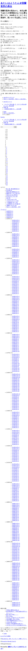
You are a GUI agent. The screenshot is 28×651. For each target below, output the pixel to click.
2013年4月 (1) (15, 441)
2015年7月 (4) (15, 400)
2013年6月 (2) (15, 439)
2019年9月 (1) (15, 320)
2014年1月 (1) (15, 427)
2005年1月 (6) (15, 599)
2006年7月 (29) (15, 570)
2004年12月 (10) (16, 602)
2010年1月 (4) (15, 500)
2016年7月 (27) (15, 381)
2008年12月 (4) (15, 523)
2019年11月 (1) (15, 317)
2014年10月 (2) (15, 415)
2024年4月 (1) (15, 241)
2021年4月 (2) (15, 288)
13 (6, 162)
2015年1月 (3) (15, 409)
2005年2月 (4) (15, 598)
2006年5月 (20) (15, 573)
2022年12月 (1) (15, 259)
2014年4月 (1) (15, 423)
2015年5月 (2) (15, 403)
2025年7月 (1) (15, 224)
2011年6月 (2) (15, 473)
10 (6, 158)
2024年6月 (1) (15, 238)
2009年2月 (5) (15, 519)
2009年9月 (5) (15, 508)
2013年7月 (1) (15, 438)
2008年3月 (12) (15, 537)
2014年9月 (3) (15, 416)
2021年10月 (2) (15, 279)
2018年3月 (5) (15, 348)
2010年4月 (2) (15, 496)
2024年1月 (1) (15, 246)
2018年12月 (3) (15, 334)
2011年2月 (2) (15, 479)
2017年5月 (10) (15, 365)
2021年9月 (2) (15, 281)
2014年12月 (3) (15, 412)
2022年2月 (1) (15, 272)
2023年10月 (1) (15, 250)
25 (6, 178)
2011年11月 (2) (15, 465)
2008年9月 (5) (15, 528)
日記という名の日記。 (9, 99)
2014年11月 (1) (15, 413)
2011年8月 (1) (15, 470)
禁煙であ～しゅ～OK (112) (13, 193)
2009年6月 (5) (15, 512)
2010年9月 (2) (15, 488)
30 (6, 184)
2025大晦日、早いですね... (13, 619)
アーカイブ (3, 209)
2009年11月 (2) (15, 505)
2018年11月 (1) (15, 336)
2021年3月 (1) (15, 290)
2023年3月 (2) (15, 255)
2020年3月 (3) (15, 310)
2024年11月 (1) (15, 235)
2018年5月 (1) (15, 345)
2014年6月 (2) (15, 421)
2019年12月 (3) (15, 316)
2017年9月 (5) (15, 359)
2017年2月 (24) (15, 369)
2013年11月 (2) (15, 432)
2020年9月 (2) (15, 301)
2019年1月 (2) (15, 331)
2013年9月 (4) (15, 435)
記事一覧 (5, 107)
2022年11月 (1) (15, 261)
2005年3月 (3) (15, 596)
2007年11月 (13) (16, 544)
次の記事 (12, 109)
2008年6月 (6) (15, 532)
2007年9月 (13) (15, 547)
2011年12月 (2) (15, 464)
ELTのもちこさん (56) (11, 196)
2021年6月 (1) (15, 285)
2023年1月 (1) (15, 256)
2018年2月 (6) (15, 349)
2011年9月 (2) (15, 468)
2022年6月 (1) (15, 267)
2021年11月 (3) (15, 278)
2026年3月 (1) (9, 214)
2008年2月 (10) (15, 538)
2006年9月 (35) (15, 567)
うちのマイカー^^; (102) (12, 200)
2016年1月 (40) (15, 391)
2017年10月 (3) (15, 357)
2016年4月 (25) (15, 386)
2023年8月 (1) (15, 252)
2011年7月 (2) (15, 471)
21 (6, 173)
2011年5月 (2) (15, 474)
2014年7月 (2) (15, 419)
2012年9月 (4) (15, 450)
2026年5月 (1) (9, 212)
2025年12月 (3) (15, 220)
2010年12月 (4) (15, 483)
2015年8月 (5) (15, 398)
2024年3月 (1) (15, 243)
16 (6, 166)
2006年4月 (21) (15, 575)
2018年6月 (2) (15, 343)
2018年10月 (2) (15, 337)
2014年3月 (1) (15, 424)
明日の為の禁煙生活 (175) (12, 191)
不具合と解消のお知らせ (12, 610)
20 (6, 171)
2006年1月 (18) (15, 579)
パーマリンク (8, 97)
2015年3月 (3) (15, 406)
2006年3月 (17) (15, 576)
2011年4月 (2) (15, 476)
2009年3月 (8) (15, 517)
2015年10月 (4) (15, 395)
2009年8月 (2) (15, 509)
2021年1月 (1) (15, 293)
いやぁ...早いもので (11, 622)
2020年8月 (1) (15, 302)
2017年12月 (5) (15, 354)
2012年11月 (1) (15, 448)
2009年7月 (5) (15, 511)
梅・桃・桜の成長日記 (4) (12, 188)
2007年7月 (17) (15, 551)
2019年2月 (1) (15, 330)
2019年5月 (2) (15, 325)
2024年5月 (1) (15, 240)
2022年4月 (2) (15, 270)
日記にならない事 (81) (12, 195)
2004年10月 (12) (16, 605)
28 (6, 182)
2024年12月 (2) (15, 234)
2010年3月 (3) (15, 497)
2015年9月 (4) (15, 397)
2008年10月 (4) (15, 526)
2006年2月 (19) (15, 578)
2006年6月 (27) (15, 572)
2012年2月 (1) (15, 459)
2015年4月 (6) (15, 404)
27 (6, 180)
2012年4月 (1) (15, 456)
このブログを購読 (5, 636)
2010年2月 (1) (15, 499)
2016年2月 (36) (15, 389)
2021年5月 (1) (15, 287)
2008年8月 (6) (15, 529)
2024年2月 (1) (15, 244)
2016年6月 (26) (15, 383)
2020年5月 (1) (15, 307)
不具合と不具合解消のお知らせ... (14, 623)
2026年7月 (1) (9, 211)
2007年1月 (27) (15, 560)
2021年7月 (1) (15, 284)
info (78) (8, 198)
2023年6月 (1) (15, 253)
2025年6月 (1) (15, 226)
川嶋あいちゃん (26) (11, 205)
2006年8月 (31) (15, 569)
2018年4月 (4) (15, 346)
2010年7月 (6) (15, 491)
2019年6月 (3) (15, 323)
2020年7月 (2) (15, 304)
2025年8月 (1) (15, 223)
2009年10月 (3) (15, 506)
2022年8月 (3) (15, 266)
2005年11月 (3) (15, 584)
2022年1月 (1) (15, 273)
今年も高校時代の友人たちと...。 (14, 620)
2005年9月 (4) (15, 587)
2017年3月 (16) (15, 368)
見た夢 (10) (9, 190)
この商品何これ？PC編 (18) (13, 203)
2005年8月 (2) (15, 589)
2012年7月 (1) (15, 453)
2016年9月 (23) (15, 378)
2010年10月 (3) (15, 487)
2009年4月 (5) (15, 515)
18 (6, 169)
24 (6, 177)
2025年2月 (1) (15, 229)
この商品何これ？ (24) (12, 202)
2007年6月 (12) (15, 552)
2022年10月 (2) (15, 263)
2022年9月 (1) (15, 264)
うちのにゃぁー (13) (11, 199)
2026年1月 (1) (9, 217)
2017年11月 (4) (15, 355)
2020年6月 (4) (15, 305)
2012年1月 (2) (15, 461)
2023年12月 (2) (15, 249)
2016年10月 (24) (16, 377)
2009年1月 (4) (15, 520)
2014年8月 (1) (15, 418)
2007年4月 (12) (15, 555)
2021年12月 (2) (15, 276)
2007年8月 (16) (15, 549)
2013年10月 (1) (15, 433)
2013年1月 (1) (15, 444)
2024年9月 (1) (15, 237)
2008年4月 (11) (15, 535)
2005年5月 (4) (15, 593)
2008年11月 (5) (15, 525)
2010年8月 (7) (15, 490)
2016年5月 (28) (15, 384)
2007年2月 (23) (15, 558)
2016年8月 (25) (15, 380)
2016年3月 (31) (15, 387)
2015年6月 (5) (15, 401)
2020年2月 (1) (15, 311)
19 (6, 170)
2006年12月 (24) (16, 563)
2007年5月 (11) (15, 554)
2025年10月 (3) (15, 221)
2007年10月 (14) (16, 546)
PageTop (3, 117)
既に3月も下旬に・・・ (12, 614)
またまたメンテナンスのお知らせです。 (16, 625)
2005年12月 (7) (15, 583)
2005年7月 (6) (15, 590)
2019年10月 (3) (15, 319)
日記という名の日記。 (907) (13, 207)
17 (6, 167)
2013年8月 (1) (15, 436)
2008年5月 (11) (15, 534)
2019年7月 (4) (15, 322)
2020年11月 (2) (15, 298)
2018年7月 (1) (15, 342)
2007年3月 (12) (15, 557)
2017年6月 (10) (15, 363)
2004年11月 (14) (16, 604)
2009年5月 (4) (15, 514)
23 (6, 175)
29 (6, 183)
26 (6, 179)
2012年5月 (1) (15, 455)
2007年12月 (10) (16, 543)
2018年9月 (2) (15, 339)
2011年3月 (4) (15, 477)
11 (6, 160)
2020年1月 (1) (15, 313)
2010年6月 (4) (15, 493)
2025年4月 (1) (15, 227)
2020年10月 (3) (15, 299)
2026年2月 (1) (9, 215)
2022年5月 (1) (15, 269)
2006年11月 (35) (16, 564)
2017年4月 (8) (15, 366)
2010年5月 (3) (15, 494)
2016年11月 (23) (16, 375)
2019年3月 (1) (15, 328)
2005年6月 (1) (15, 592)
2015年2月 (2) (15, 407)
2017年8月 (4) (15, 360)
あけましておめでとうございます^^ (15, 617)
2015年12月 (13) (16, 394)
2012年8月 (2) (15, 451)
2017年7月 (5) (15, 362)
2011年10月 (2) (15, 467)
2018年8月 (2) (15, 340)
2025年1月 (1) (15, 231)
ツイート (7, 101)
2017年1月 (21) (15, 371)
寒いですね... (9, 616)
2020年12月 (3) (15, 296)
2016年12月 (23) (16, 374)
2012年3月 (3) (15, 458)
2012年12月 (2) (15, 447)
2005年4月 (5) (15, 595)
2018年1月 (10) (15, 351)
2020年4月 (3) (15, 308)
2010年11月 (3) (15, 485)
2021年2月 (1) (15, 291)
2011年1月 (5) (15, 480)
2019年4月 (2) (15, 327)
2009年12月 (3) (15, 503)
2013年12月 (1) (15, 430)
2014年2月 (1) (15, 426)
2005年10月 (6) (15, 586)
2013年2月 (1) (15, 442)
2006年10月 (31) (16, 566)
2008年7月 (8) (15, 531)
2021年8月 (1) (15, 282)
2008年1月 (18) (15, 540)
